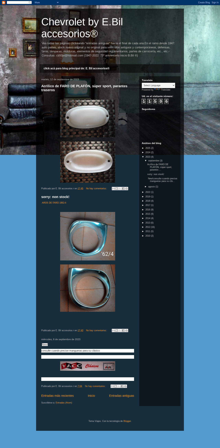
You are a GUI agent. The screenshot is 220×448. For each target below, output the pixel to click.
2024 (148, 152)
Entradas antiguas (121, 395)
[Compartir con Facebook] (123, 188)
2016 (148, 209)
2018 (148, 201)
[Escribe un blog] (116, 188)
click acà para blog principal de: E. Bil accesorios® (76, 68)
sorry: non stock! (55, 197)
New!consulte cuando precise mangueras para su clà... (162, 180)
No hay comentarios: (96, 188)
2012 (148, 227)
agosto (152, 186)
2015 (148, 214)
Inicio (91, 395)
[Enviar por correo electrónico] (113, 188)
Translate (165, 89)
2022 (148, 192)
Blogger (127, 421)
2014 (148, 218)
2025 (148, 148)
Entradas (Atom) (64, 402)
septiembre (154, 160)
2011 (148, 231)
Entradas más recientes (57, 395)
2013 (148, 222)
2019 (148, 196)
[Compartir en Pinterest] (126, 188)
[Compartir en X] (120, 188)
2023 (148, 157)
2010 (148, 235)
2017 (148, 205)
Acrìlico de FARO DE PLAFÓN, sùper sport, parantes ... (159, 167)
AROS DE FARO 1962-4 (54, 202)
